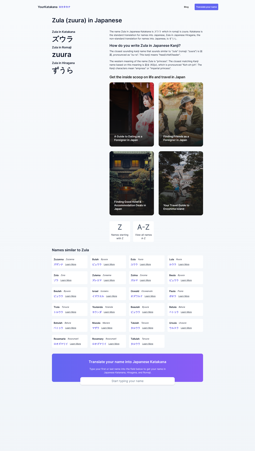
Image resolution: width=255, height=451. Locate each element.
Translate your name (206, 7)
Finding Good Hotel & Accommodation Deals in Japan (130, 205)
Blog (186, 7)
